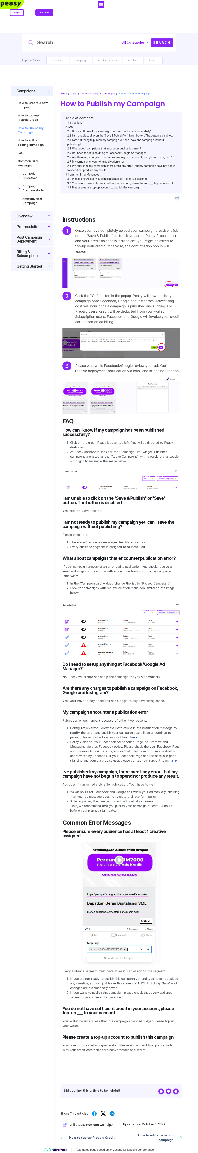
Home (64, 93)
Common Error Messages (83, 174)
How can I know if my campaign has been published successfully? (112, 131)
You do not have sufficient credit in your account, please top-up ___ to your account (122, 183)
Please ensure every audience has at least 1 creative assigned (110, 178)
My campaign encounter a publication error (98, 161)
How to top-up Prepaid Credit (92, 1137)
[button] (101, 4)
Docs (73, 93)
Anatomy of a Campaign (32, 201)
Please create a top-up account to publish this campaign (106, 187)
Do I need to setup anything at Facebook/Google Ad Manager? (109, 152)
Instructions (75, 122)
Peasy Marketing (89, 93)
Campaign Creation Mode (33, 188)
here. (134, 737)
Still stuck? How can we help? (91, 1125)
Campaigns (108, 93)
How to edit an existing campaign (155, 1137)
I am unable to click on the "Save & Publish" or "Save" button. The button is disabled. (122, 135)
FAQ (70, 126)
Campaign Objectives (29, 176)
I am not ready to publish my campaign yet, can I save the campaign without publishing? (115, 142)
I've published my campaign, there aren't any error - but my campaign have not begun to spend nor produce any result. (121, 168)
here (173, 760)
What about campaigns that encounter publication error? (106, 148)
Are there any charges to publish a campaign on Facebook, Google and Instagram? (122, 157)
